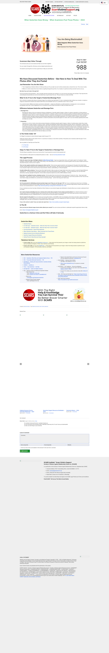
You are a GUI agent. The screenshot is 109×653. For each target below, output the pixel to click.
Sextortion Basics (27, 223)
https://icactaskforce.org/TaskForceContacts (68, 279)
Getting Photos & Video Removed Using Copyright (35, 237)
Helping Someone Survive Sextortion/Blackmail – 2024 (27, 411)
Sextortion (46, 306)
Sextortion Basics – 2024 (72, 410)
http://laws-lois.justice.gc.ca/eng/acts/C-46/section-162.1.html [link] (52, 185)
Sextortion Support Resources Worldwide (33, 235)
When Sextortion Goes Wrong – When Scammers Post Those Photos (39, 231)
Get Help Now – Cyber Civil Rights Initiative (33, 268)
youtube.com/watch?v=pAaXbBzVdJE (37, 274)
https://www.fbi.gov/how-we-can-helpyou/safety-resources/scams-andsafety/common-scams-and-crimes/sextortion (72, 275)
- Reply (36, 421)
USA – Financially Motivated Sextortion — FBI (34, 260)
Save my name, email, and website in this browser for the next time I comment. (38, 447)
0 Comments (74, 411)
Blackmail (34, 306)
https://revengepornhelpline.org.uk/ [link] (30, 210)
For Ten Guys (25, 146)
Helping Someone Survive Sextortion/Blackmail (34, 233)
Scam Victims (42, 306)
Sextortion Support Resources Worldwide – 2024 (54, 411)
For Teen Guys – (27, 225)
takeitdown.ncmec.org (43, 242)
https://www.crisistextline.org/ (67, 263)
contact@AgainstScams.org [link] (55, 470)
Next (87, 24)
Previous (83, 24)
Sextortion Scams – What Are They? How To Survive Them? (44, 225)
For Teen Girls (25, 145)
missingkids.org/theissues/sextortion (35, 277)
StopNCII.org (41, 245)
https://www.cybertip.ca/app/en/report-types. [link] (59, 202)
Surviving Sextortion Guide (59, 154)
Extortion (37, 306)
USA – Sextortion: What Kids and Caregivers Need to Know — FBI (38, 258)
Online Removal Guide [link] (48, 160)
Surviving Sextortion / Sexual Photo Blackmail (34, 229)
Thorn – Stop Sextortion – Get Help (31, 266)
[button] (80, 15)
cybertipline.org (77, 258)
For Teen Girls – (27, 227)
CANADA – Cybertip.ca (29, 265)
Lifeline (84, 270)
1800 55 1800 (68, 269)
